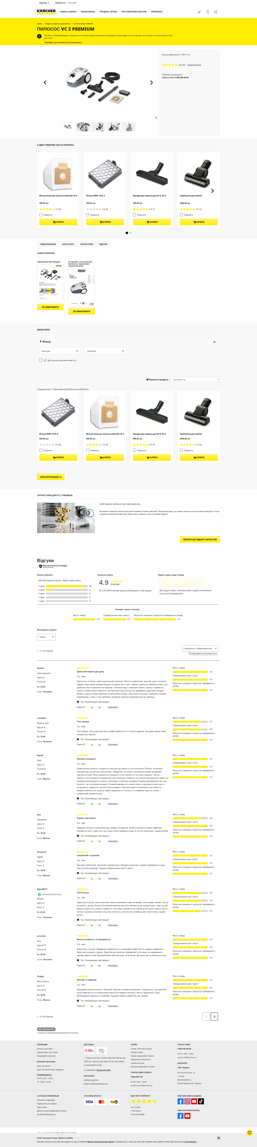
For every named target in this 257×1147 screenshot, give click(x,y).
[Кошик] (216, 12)
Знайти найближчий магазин (96, 1084)
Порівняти (47, 214)
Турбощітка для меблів (191, 195)
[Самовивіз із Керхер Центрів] (101, 1050)
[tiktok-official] (201, 1101)
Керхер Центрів (103, 1070)
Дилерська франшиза (46, 1114)
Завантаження (48, 244)
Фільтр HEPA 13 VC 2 (95, 195)
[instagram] (187, 1101)
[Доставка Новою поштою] (89, 1050)
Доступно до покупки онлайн (61, 360)
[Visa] (89, 1101)
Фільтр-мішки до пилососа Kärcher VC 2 (58, 195)
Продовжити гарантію (46, 1056)
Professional (88, 11)
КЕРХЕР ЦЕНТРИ (91, 1080)
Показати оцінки (138, 1114)
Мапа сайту (42, 1107)
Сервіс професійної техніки (142, 1056)
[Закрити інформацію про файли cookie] (218, 1138)
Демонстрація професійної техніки (51, 1111)
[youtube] (194, 1101)
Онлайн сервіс (137, 1052)
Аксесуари (68, 244)
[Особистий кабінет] (208, 12)
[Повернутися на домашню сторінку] (47, 11)
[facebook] (181, 1101)
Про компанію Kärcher (134, 11)
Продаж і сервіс (108, 11)
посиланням (190, 1141)
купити (60, 222)
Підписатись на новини (47, 1103)
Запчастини (86, 244)
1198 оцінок (136, 1111)
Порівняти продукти (158, 379)
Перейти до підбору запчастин (200, 539)
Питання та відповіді (46, 1100)
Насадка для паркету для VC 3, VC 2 (149, 195)
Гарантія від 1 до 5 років (47, 1052)
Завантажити (51, 307)
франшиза (156, 11)
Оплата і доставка (44, 1048)
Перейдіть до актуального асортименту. (63, 42)
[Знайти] (199, 12)
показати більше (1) (50, 477)
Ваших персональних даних (100, 1141)
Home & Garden (68, 11)
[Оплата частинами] (114, 1101)
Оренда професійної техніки (143, 1066)
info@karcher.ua (44, 1074)
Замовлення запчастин (140, 1059)
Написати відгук (194, 65)
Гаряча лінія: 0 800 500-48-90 (175, 77)
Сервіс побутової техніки (141, 1048)
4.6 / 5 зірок (135, 1107)
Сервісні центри (137, 1063)
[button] (45, 82)
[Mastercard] (101, 1101)
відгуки (103, 244)
